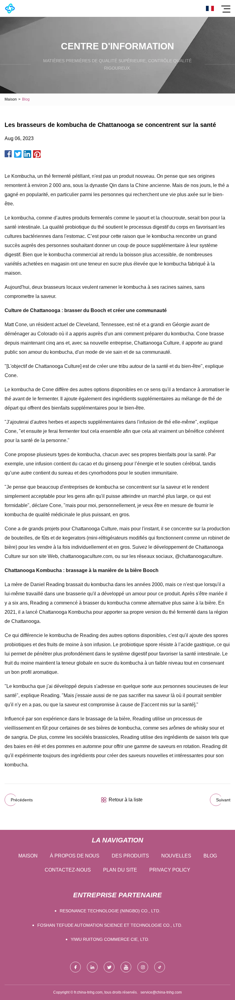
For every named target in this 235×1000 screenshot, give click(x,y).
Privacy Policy (169, 869)
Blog (210, 855)
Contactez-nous (68, 869)
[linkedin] (92, 967)
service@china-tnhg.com (161, 992)
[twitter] (109, 967)
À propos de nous (74, 855)
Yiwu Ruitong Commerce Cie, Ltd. (110, 939)
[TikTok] (159, 967)
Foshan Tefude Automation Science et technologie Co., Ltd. (109, 925)
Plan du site (120, 869)
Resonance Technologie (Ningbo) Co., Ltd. (110, 910)
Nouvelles (176, 855)
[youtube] (126, 967)
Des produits (130, 855)
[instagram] (142, 967)
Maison (11, 99)
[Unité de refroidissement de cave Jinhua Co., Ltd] (10, 8)
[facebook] (75, 967)
